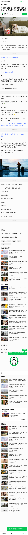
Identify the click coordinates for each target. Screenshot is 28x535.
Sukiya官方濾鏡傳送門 (7, 72)
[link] (8, 533)
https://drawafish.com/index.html (10, 57)
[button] (4, 533)
